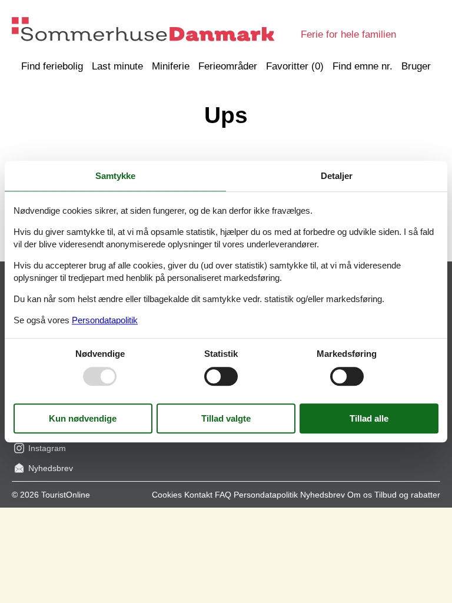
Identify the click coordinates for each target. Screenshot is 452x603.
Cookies (167, 494)
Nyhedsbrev (322, 494)
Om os (359, 494)
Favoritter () (295, 66)
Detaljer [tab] (337, 176)
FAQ (223, 494)
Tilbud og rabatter (407, 494)
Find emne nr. (363, 66)
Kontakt (198, 494)
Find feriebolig (52, 66)
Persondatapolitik (266, 494)
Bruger (416, 66)
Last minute (117, 66)
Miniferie (171, 66)
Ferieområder (227, 66)
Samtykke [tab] (115, 176)
